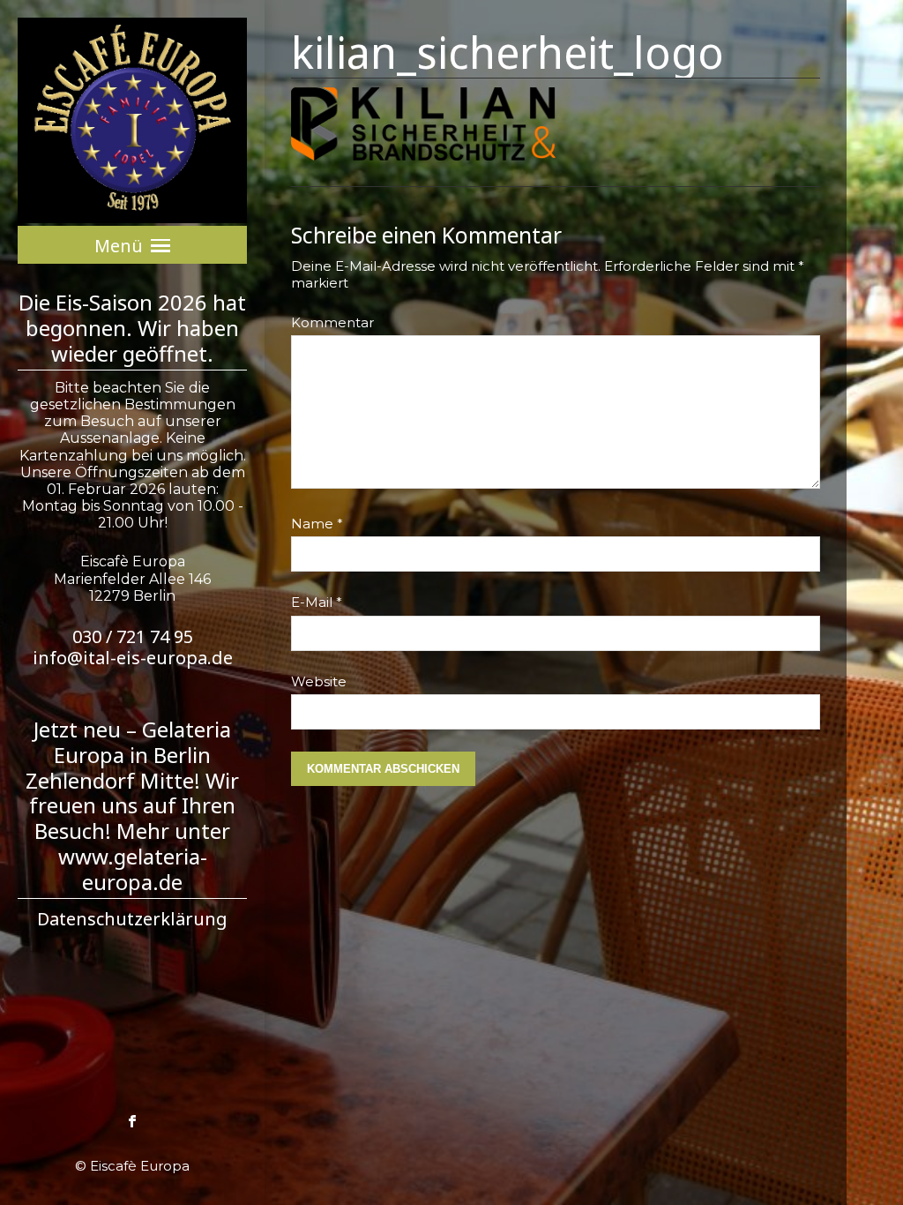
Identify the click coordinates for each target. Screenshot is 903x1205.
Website (319, 681)
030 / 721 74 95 (132, 636)
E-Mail (316, 602)
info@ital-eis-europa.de (133, 658)
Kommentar (332, 322)
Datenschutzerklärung (132, 919)
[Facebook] (132, 1119)
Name (317, 523)
